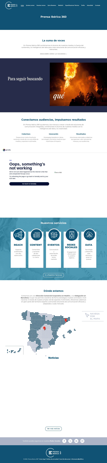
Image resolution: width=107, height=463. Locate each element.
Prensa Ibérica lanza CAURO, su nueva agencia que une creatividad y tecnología (45, 380)
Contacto (97, 5)
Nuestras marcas (41, 5)
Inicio (22, 5)
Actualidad (90, 5)
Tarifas (83, 5)
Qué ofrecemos (52, 5)
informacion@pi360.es (77, 459)
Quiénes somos (30, 5)
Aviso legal (42, 459)
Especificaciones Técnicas (72, 5)
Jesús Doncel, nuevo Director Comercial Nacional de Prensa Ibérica (40, 399)
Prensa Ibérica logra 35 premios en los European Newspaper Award (40, 418)
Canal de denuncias (64, 459)
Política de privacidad (53, 459)
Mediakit (60, 5)
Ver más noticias (53, 429)
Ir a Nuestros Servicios (53, 275)
